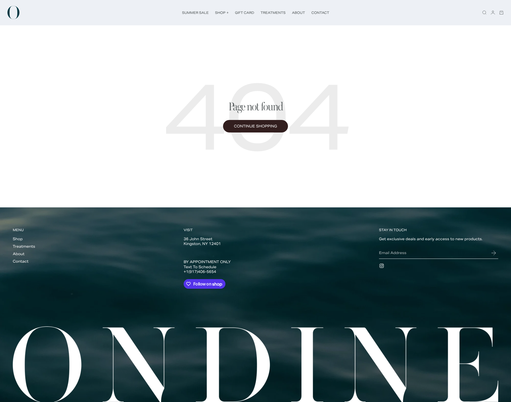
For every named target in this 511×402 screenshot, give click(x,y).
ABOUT (298, 13)
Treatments (24, 246)
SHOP (222, 13)
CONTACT (320, 13)
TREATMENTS (273, 13)
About (18, 254)
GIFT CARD (244, 13)
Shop (18, 239)
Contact (20, 261)
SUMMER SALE (195, 13)
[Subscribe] (493, 253)
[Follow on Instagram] (381, 265)
